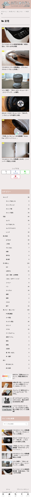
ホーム (8, 489)
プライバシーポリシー (23, 489)
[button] (26, 424)
